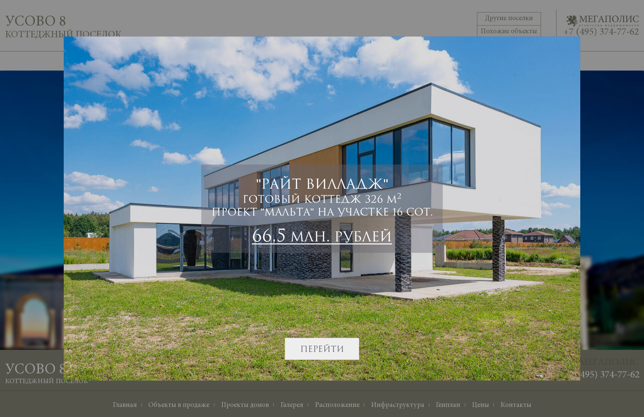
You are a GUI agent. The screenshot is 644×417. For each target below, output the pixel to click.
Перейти (322, 349)
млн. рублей (322, 235)
